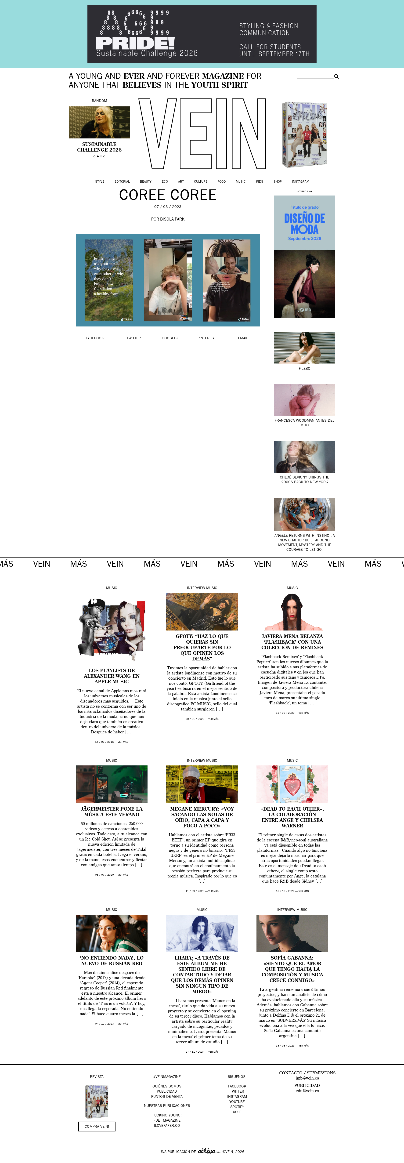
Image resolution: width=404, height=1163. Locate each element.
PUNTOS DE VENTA (167, 1097)
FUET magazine (167, 1121)
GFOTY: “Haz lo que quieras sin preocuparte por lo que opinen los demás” (202, 648)
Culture (200, 182)
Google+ (8, 1160)
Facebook (237, 1087)
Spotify (237, 1107)
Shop (278, 182)
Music (241, 182)
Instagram (300, 182)
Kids (259, 182)
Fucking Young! (167, 1116)
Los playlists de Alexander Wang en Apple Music (112, 677)
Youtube (237, 1102)
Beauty (146, 182)
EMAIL (243, 339)
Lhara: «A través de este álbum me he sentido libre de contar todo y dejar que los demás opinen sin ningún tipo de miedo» (202, 975)
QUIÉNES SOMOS (166, 1087)
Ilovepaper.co (167, 1126)
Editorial (122, 182)
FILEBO (304, 369)
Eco (165, 182)
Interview (196, 588)
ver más (123, 742)
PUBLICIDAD (167, 1092)
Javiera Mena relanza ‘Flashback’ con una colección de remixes (292, 642)
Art (181, 182)
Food (222, 182)
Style (99, 182)
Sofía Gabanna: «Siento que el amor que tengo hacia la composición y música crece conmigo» (292, 969)
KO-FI (237, 1112)
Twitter (237, 1092)
